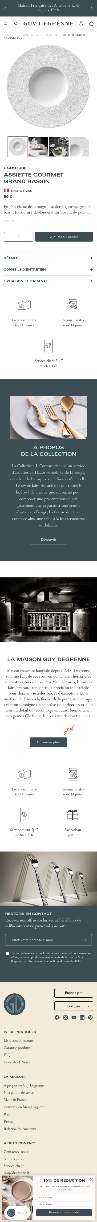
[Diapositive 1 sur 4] (17, 146)
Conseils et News (17, 1063)
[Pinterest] (90, 1017)
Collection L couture (46, 35)
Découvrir (48, 539)
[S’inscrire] (85, 940)
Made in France (15, 1100)
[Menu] (5, 23)
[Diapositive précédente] (5, 8)
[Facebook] (57, 1017)
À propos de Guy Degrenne (24, 1086)
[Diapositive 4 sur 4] (79, 146)
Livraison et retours (19, 1041)
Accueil (9, 35)
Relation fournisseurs (20, 1129)
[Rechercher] (16, 23)
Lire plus (9, 220)
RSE (7, 1115)
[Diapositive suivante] (92, 8)
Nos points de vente (19, 1093)
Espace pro (74, 993)
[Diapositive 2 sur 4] (38, 146)
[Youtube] (74, 1017)
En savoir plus (48, 742)
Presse (8, 1122)
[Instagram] (65, 1017)
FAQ (7, 1055)
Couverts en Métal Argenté (24, 1108)
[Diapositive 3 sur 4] (58, 146)
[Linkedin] (82, 1017)
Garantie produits (17, 1048)
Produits (22, 35)
